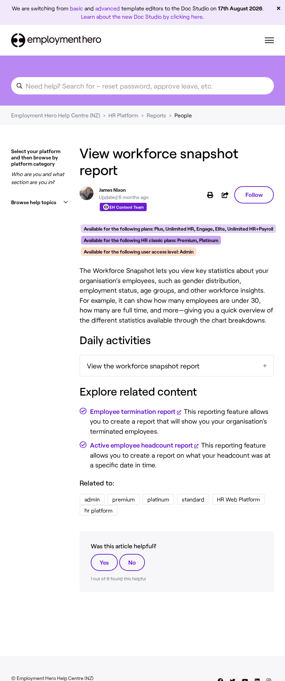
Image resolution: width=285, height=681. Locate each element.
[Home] (56, 40)
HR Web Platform (238, 499)
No (132, 562)
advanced (107, 8)
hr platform (98, 510)
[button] (39, 202)
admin (92, 499)
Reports (156, 115)
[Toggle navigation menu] (269, 40)
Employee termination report (133, 411)
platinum (158, 499)
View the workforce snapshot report (143, 366)
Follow (254, 194)
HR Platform (123, 115)
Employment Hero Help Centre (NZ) (55, 115)
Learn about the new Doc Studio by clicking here (142, 16)
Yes (104, 562)
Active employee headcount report (141, 445)
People (183, 115)
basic (76, 8)
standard (193, 499)
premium (123, 499)
